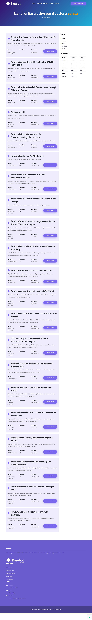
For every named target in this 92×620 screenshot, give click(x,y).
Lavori (63, 38)
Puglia (63, 70)
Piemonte (82, 67)
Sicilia (81, 70)
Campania (64, 61)
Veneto (72, 76)
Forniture (64, 41)
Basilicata (73, 58)
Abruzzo (63, 58)
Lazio (63, 64)
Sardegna (73, 70)
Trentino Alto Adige (74, 73)
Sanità (63, 49)
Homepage (8, 568)
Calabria (81, 58)
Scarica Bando (50, 51)
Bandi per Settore (42, 3)
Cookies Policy (9, 579)
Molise (72, 67)
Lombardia (82, 64)
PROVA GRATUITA (78, 3)
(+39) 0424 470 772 (13, 588)
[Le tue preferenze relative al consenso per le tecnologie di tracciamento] (89, 617)
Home (33, 3)
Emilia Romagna (74, 61)
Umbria (81, 73)
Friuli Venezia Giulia (83, 61)
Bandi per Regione (55, 3)
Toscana (63, 73)
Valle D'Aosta (65, 76)
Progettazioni (65, 46)
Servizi (63, 43)
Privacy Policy (9, 576)
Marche (63, 67)
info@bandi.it (12, 593)
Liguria (72, 64)
